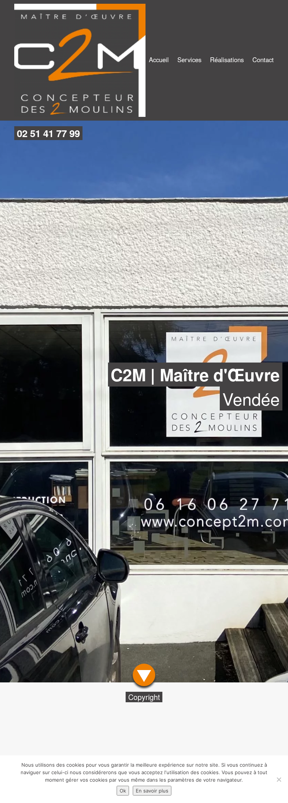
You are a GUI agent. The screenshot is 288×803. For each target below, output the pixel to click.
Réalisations (227, 59)
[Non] (278, 779)
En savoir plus (152, 791)
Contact (263, 59)
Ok (123, 791)
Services (189, 59)
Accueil (159, 59)
